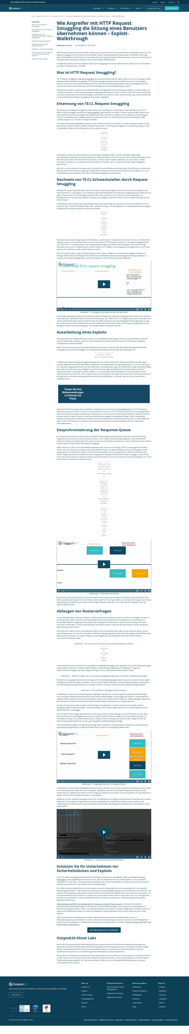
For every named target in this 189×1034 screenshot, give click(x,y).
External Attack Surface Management (115, 988)
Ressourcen (125, 8)
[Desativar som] (141, 309)
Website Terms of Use (106, 1020)
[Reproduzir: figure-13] (104, 755)
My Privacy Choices (171, 1020)
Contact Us (85, 987)
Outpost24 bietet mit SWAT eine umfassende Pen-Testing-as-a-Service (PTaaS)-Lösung (89, 904)
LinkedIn (162, 987)
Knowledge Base (87, 999)
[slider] (100, 309)
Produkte (110, 8)
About (138, 8)
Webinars (136, 999)
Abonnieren (16, 995)
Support (162, 2)
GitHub (161, 1003)
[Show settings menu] (145, 309)
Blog (33, 16)
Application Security (43, 16)
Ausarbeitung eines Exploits (41, 41)
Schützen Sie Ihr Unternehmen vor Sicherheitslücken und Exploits (42, 54)
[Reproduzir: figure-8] (104, 564)
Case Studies (137, 1003)
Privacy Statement (144, 1020)
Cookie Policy (119, 1020)
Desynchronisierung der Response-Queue (40, 45)
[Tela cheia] (149, 309)
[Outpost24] (36, 8)
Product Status (86, 995)
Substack (162, 1007)
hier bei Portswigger (86, 79)
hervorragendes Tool (95, 112)
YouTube (162, 995)
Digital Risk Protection (115, 993)
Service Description (158, 1020)
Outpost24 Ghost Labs (39, 59)
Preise (83, 1007)
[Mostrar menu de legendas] (137, 309)
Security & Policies (131, 1020)
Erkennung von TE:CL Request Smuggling (42, 30)
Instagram (163, 999)
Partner (154, 2)
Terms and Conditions (91, 1020)
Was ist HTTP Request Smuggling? (39, 25)
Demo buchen (172, 8)
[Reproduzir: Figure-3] (104, 284)
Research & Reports (140, 991)
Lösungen (97, 8)
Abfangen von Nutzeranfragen (42, 49)
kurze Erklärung (125, 409)
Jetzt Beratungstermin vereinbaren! (104, 930)
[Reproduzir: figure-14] (104, 832)
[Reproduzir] (59, 309)
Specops (84, 1003)
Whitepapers (137, 995)
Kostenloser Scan (154, 8)
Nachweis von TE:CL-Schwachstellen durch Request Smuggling (42, 36)
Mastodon (162, 991)
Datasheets (137, 987)
